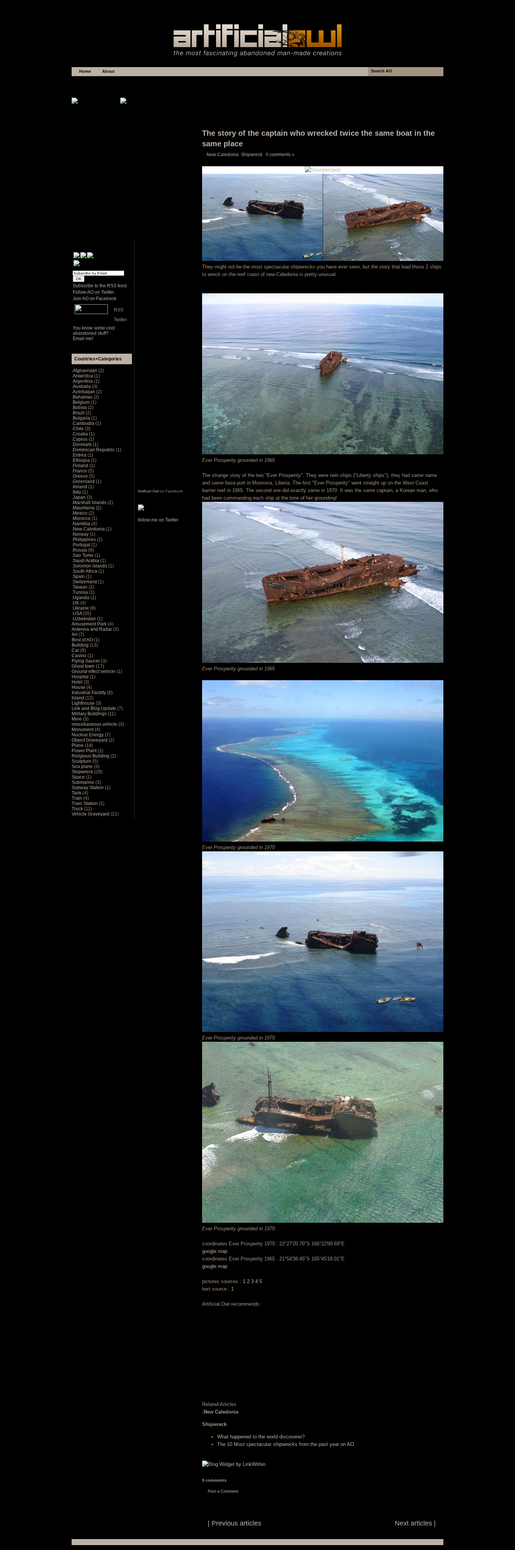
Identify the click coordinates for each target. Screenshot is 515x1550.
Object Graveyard (90, 740)
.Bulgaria (81, 418)
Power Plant (85, 750)
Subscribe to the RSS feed (100, 285)
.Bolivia (80, 407)
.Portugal (81, 544)
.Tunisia (80, 592)
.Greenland (84, 481)
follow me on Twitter (158, 520)
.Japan (79, 497)
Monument (83, 729)
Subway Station (88, 787)
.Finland (80, 465)
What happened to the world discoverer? (261, 1437)
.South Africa (85, 571)
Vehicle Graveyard (91, 814)
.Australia (82, 386)
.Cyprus (80, 439)
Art (75, 634)
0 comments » (280, 154)
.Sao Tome (83, 555)
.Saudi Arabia (86, 560)
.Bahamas (82, 397)
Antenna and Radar (92, 629)
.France (80, 471)
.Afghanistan (85, 370)
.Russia (80, 550)
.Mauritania (84, 508)
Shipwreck (251, 154)
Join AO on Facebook (94, 298)
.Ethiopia (81, 460)
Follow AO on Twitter (93, 292)
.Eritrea (79, 455)
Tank (77, 793)
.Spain (79, 576)
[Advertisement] (257, 8)
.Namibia (81, 523)
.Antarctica (83, 376)
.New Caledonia (222, 154)
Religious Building (91, 756)
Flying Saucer (86, 661)
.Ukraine (81, 608)
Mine (77, 719)
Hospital (81, 676)
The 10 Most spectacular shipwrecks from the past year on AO (285, 1444)
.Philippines (84, 539)
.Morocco (82, 518)
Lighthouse (84, 703)
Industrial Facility (89, 692)
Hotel (78, 682)
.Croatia (80, 434)
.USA (77, 613)
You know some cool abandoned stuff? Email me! (94, 333)
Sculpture (82, 761)
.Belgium (81, 402)
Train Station (85, 803)
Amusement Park (90, 624)
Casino (79, 655)
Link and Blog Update (94, 708)
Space (79, 777)
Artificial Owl (148, 491)
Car (76, 650)
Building (81, 645)
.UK (76, 603)
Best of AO (83, 639)
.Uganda (81, 597)
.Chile (78, 428)
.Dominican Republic (94, 449)
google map (214, 1251)
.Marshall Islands (89, 502)
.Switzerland (85, 581)
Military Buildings (90, 713)
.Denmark (82, 444)
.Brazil (79, 412)
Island (78, 698)
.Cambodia (83, 423)
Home (85, 71)
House (79, 687)
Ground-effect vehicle (94, 671)
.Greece (80, 476)
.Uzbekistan (84, 618)
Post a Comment (223, 1491)
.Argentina (83, 381)
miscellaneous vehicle (95, 724)
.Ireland (80, 486)
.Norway (81, 534)
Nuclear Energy (88, 734)
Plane (78, 745)
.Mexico (80, 513)
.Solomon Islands (90, 566)
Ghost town (84, 666)
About (108, 71)
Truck (78, 808)
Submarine (83, 782)
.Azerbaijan (84, 391)
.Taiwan (80, 587)
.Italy (77, 492)
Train (77, 798)
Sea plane (83, 766)
